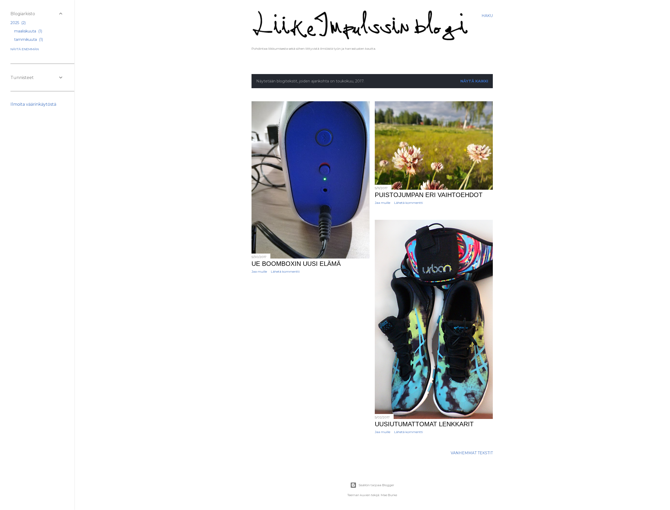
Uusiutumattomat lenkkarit (424, 424)
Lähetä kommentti (285, 271)
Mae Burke (389, 495)
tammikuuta (28, 39)
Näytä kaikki (474, 81)
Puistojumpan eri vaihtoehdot (429, 194)
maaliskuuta (27, 31)
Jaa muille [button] (259, 271)
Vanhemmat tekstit (472, 453)
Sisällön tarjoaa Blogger (376, 485)
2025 (17, 22)
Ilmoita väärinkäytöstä (33, 104)
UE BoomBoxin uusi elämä (296, 263)
